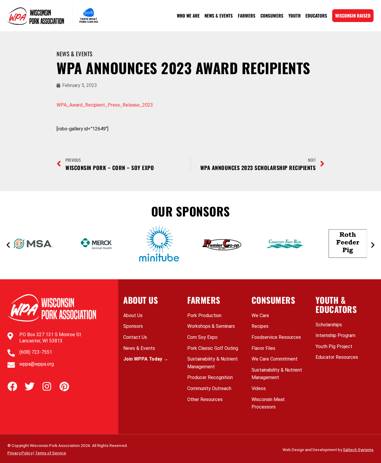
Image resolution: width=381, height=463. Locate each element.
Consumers (271, 15)
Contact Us (135, 337)
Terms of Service (50, 452)
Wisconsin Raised (353, 15)
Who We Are (188, 15)
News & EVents (75, 53)
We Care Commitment (275, 359)
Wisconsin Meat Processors (268, 403)
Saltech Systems (358, 449)
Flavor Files (263, 348)
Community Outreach (209, 388)
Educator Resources (337, 357)
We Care (260, 315)
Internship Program (335, 335)
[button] (8, 245)
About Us (133, 315)
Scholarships (329, 325)
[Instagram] (47, 386)
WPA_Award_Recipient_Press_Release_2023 (105, 105)
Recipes (260, 326)
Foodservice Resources (276, 337)
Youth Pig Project (334, 346)
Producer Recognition (210, 377)
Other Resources (205, 399)
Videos (259, 388)
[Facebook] (12, 386)
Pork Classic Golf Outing (212, 348)
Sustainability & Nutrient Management (212, 363)
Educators (316, 15)
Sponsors (133, 326)
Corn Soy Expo (202, 337)
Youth (294, 15)
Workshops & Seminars (211, 326)
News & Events (218, 15)
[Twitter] (30, 386)
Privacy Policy (19, 452)
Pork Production (204, 315)
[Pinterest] (64, 386)
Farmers (246, 15)
